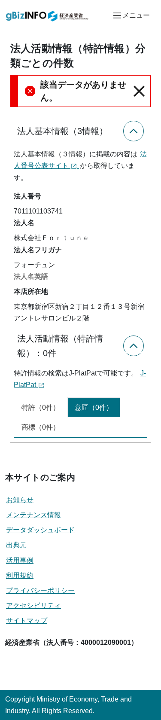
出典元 (16, 545)
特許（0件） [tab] (40, 407)
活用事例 (19, 560)
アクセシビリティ (33, 605)
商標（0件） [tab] (40, 427)
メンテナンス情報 (33, 515)
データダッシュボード (40, 530)
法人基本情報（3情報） (62, 131)
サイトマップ (26, 620)
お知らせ (19, 499)
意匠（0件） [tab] (94, 407)
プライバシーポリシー (40, 590)
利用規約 (19, 575)
